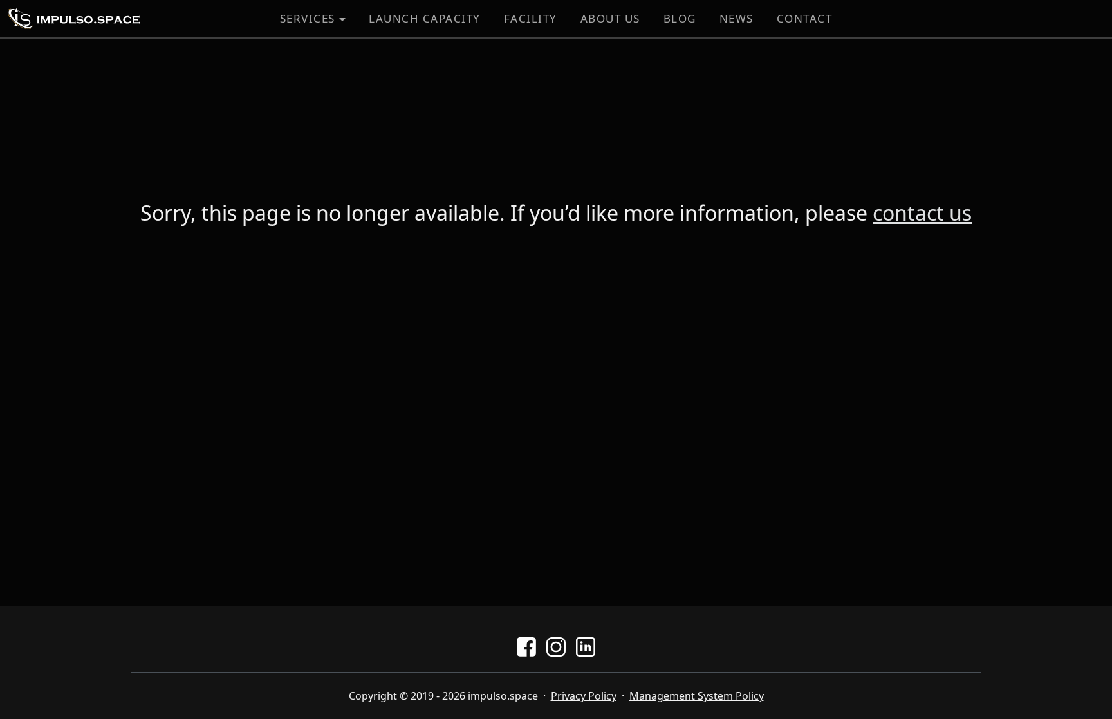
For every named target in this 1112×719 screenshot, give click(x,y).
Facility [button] (530, 18)
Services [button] (307, 18)
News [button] (736, 18)
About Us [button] (610, 18)
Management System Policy (696, 696)
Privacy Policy (583, 696)
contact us (922, 213)
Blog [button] (679, 18)
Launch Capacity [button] (425, 18)
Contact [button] (805, 18)
